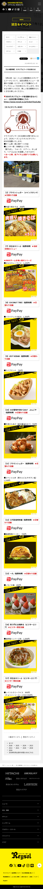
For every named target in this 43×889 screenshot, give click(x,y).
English (5, 880)
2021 (17, 748)
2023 (31, 745)
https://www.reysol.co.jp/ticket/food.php (22, 101)
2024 (24, 745)
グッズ (30, 42)
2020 (24, 748)
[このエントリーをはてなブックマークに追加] (38, 59)
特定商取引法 (6, 877)
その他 (19, 51)
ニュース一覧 (10, 765)
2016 (10, 750)
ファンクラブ (9, 46)
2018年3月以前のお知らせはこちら (21, 752)
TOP (3, 765)
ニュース (4, 804)
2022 (10, 748)
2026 (10, 745)
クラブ (4, 842)
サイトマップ (6, 873)
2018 (31, 748)
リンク (35, 877)
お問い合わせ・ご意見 (26, 877)
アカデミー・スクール (8, 829)
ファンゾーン (6, 836)
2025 (17, 745)
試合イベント (32, 37)
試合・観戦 (5, 810)
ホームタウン (32, 46)
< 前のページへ (14, 737)
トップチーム (21, 37)
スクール (8, 51)
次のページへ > (29, 737)
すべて (7, 37)
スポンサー (20, 46)
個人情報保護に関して (27, 873)
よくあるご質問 (15, 877)
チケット (20, 42)
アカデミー (9, 42)
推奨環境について (16, 873)
